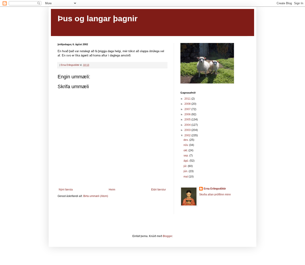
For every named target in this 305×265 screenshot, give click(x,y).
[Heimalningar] (207, 82)
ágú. (187, 160)
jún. (186, 171)
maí (186, 176)
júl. (186, 166)
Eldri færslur (158, 189)
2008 (187, 103)
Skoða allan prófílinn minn (215, 194)
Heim (112, 189)
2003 (187, 130)
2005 (187, 119)
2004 (187, 124)
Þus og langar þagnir (98, 18)
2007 (187, 109)
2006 (187, 114)
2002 (187, 135)
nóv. (186, 145)
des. (186, 139)
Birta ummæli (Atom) (95, 196)
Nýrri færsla (66, 189)
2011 (187, 98)
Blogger (167, 236)
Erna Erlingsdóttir (215, 188)
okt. (186, 150)
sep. (186, 155)
